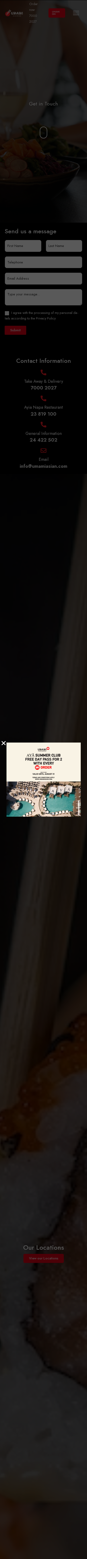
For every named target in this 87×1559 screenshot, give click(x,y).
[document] (43, 779)
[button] (3, 743)
